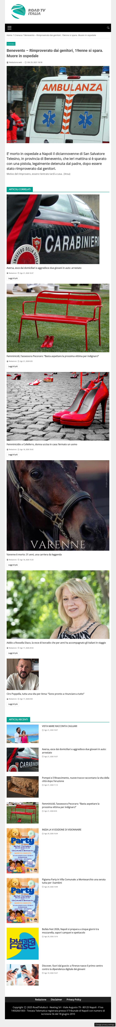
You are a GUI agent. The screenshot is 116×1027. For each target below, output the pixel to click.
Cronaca (10, 43)
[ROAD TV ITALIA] (28, 11)
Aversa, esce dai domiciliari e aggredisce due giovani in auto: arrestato (44, 267)
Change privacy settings (104, 1024)
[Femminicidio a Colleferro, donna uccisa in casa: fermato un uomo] (58, 406)
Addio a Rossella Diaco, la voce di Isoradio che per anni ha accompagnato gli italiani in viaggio (56, 642)
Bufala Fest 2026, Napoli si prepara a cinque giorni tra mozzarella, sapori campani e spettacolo (70, 931)
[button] (108, 27)
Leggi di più (13, 278)
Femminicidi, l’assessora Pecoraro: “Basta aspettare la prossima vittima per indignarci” (53, 356)
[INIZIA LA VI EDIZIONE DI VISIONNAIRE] (23, 850)
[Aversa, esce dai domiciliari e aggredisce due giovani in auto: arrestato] (58, 229)
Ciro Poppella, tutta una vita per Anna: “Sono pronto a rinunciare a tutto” (45, 693)
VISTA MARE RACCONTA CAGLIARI (59, 726)
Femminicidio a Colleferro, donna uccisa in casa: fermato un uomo (42, 444)
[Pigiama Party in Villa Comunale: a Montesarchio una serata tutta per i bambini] (23, 900)
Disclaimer (56, 999)
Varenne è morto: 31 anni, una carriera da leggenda (34, 554)
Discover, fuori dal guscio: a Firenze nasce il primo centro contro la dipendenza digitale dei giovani (72, 967)
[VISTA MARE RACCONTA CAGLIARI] (23, 734)
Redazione (40, 999)
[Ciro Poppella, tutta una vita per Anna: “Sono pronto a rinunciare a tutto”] (58, 674)
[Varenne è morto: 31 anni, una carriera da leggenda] (58, 505)
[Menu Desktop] (9, 28)
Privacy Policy (74, 999)
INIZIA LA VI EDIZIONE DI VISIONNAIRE (61, 829)
